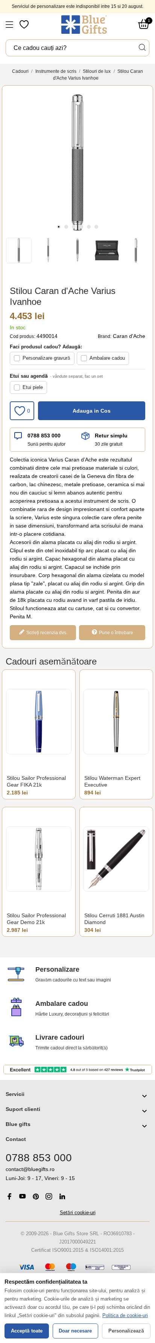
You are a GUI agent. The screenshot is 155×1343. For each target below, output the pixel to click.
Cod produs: (22, 336)
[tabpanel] (77, 162)
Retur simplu (111, 436)
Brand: (104, 336)
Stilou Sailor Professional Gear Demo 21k (36, 918)
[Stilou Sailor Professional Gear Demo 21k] (38, 859)
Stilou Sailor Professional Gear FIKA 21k (36, 781)
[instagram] (49, 1196)
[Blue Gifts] (84, 24)
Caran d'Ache (129, 336)
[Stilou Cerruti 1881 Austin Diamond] (116, 859)
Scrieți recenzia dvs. (46, 632)
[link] (77, 1174)
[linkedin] (62, 1196)
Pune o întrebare (116, 632)
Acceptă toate (27, 1331)
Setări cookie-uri (78, 1212)
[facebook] (9, 1196)
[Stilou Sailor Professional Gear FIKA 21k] (38, 721)
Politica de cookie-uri (125, 1315)
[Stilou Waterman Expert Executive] (116, 721)
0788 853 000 (44, 436)
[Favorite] (25, 24)
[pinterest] (36, 1196)
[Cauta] (141, 47)
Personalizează (126, 1331)
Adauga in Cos (92, 411)
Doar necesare (75, 1331)
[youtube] (22, 1196)
